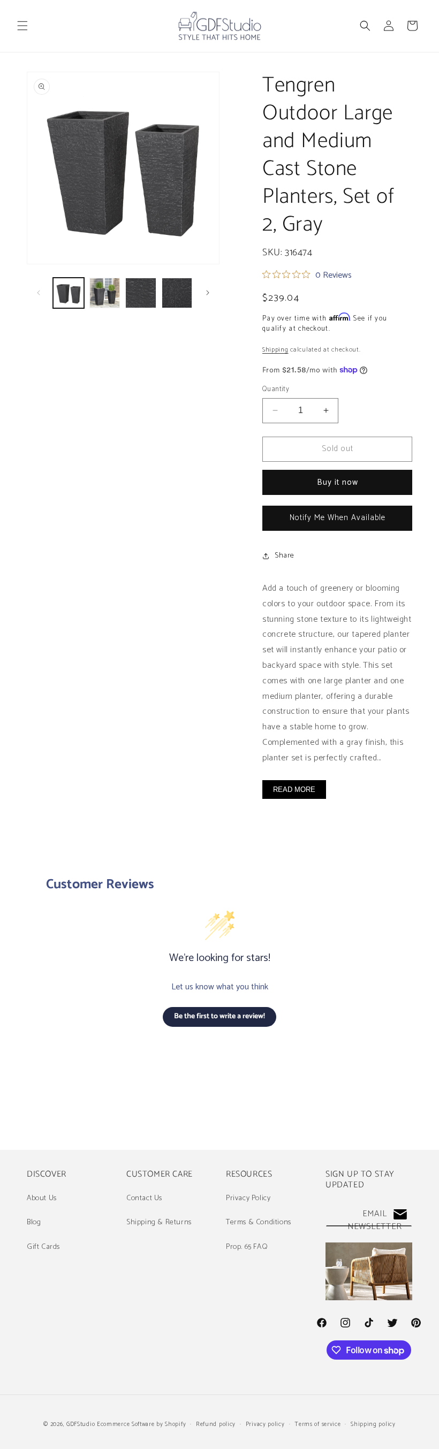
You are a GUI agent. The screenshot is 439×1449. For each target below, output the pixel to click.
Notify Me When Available (337, 517)
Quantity (275, 389)
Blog (34, 1222)
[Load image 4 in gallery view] (177, 293)
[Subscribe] (400, 1214)
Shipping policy (373, 1424)
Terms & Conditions (258, 1222)
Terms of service (317, 1424)
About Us (42, 1198)
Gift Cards (43, 1247)
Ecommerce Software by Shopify (141, 1424)
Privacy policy (265, 1424)
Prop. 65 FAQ (247, 1247)
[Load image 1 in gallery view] (68, 293)
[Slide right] (208, 292)
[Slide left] (38, 292)
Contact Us (144, 1198)
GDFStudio (80, 1424)
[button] (22, 25)
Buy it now (337, 482)
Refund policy (216, 1424)
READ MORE (294, 789)
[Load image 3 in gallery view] (140, 293)
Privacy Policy (248, 1198)
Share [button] (284, 556)
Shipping (275, 350)
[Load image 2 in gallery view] (104, 293)
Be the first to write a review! (219, 1016)
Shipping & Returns (159, 1222)
